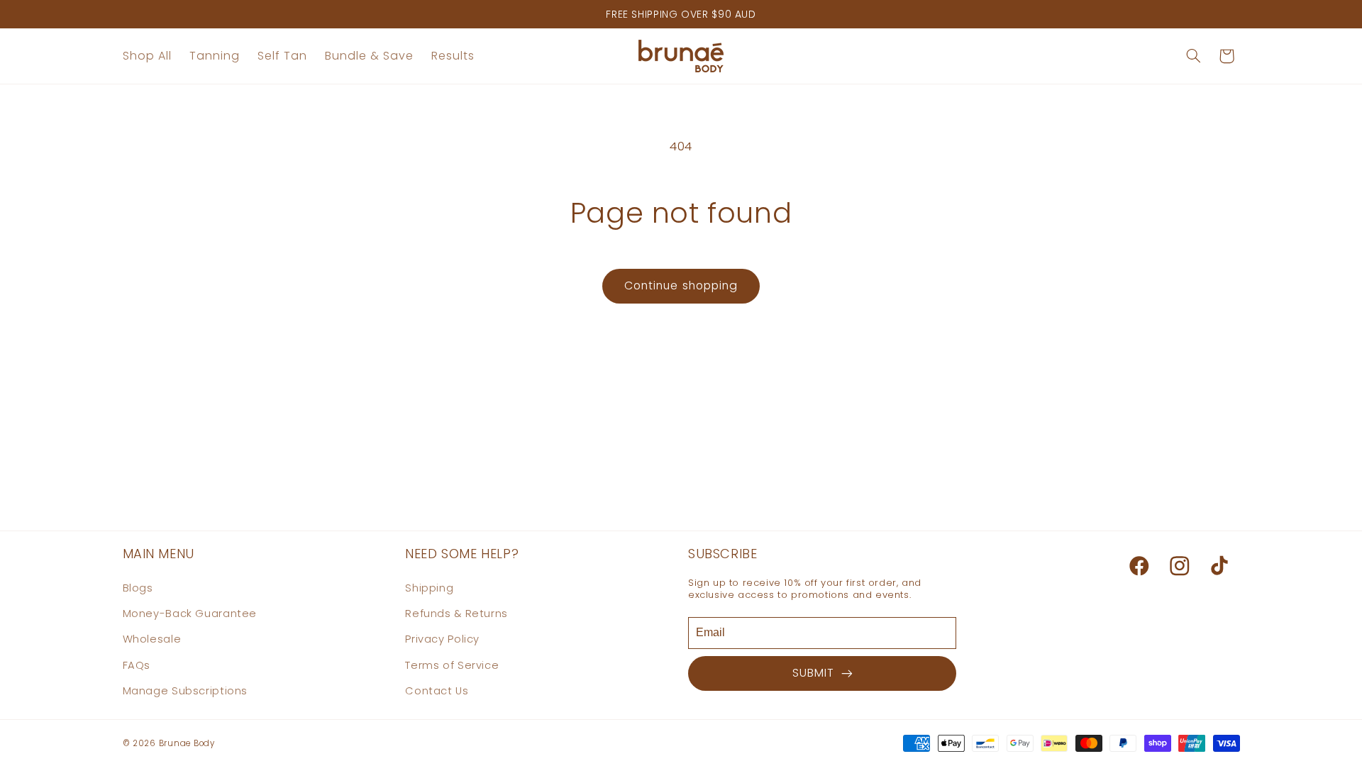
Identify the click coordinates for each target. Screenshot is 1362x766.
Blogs (138, 588)
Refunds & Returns (456, 613)
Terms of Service (452, 665)
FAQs (137, 665)
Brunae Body (187, 743)
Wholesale (152, 639)
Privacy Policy (442, 639)
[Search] (1193, 56)
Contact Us (436, 691)
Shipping (429, 588)
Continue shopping (681, 285)
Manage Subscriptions (185, 691)
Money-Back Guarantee (190, 613)
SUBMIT (816, 673)
